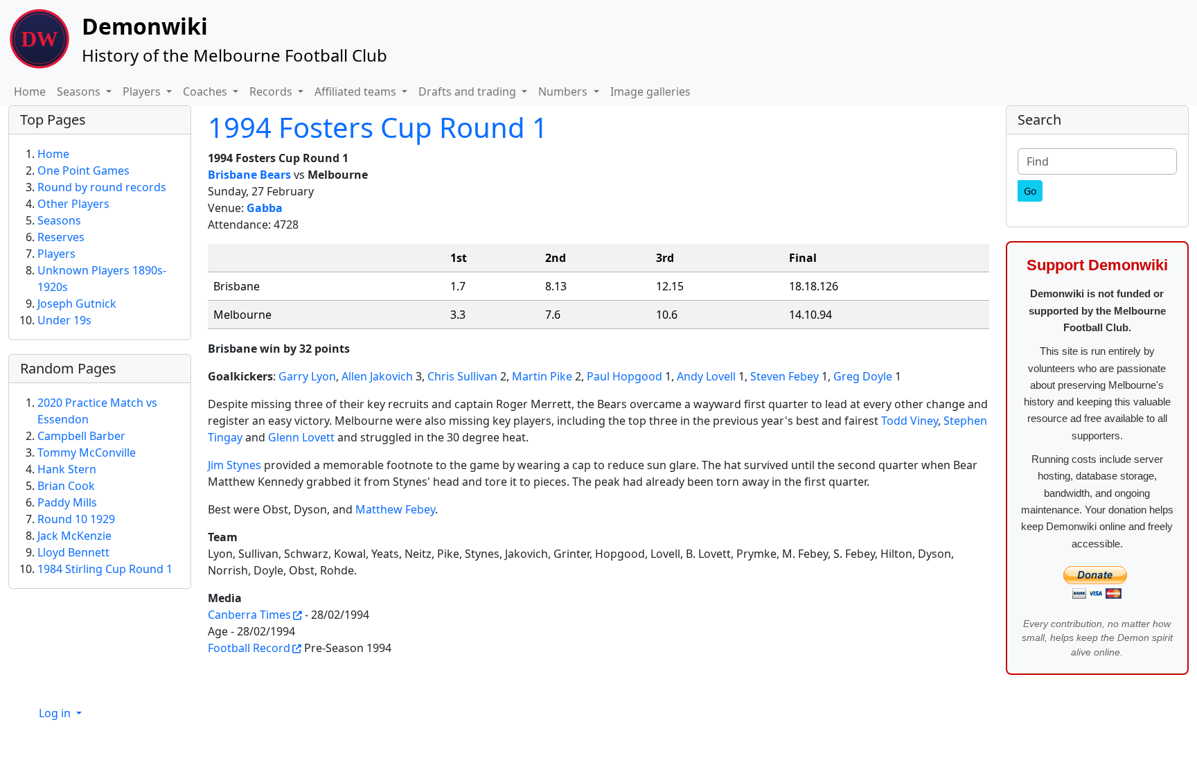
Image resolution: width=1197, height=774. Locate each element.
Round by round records (101, 187)
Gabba (265, 208)
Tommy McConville (86, 452)
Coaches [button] (206, 91)
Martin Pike (542, 376)
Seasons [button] (80, 91)
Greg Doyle (862, 376)
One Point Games (83, 170)
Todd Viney (909, 420)
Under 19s (64, 320)
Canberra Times (249, 614)
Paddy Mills (67, 502)
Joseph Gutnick (76, 303)
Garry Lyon (307, 376)
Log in (56, 713)
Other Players (73, 203)
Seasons (59, 220)
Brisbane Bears (249, 174)
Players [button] (143, 91)
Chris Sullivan (462, 376)
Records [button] (272, 91)
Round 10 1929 (76, 519)
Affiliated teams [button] (356, 91)
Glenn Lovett (301, 437)
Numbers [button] (564, 91)
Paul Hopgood (624, 376)
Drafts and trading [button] (468, 91)
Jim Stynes (234, 465)
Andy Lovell (706, 376)
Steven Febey (784, 376)
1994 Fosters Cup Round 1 (378, 127)
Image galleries (650, 91)
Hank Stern (66, 469)
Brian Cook (66, 485)
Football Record (249, 648)
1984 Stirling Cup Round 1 (104, 569)
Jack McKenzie (74, 535)
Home (30, 91)
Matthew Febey (395, 509)
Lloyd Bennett (73, 552)
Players (56, 253)
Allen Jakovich (377, 376)
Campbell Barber (81, 435)
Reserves (61, 237)
